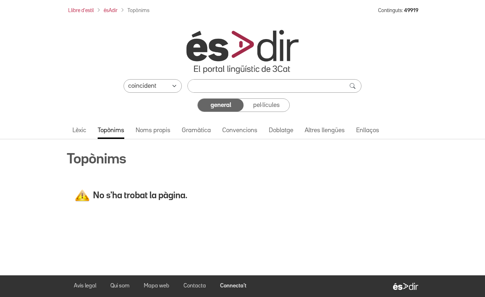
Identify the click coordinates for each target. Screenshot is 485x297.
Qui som (120, 286)
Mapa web (156, 286)
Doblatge (281, 130)
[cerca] (353, 86)
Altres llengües (325, 130)
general (221, 105)
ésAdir (111, 10)
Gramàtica (196, 130)
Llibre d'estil (81, 10)
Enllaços (367, 130)
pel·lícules (266, 105)
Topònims (111, 130)
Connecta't (233, 286)
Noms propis (153, 130)
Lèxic (79, 130)
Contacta (195, 286)
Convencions (239, 130)
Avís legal (85, 286)
